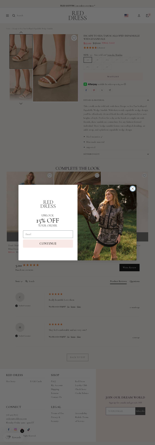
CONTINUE (48, 244)
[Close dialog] (132, 188)
